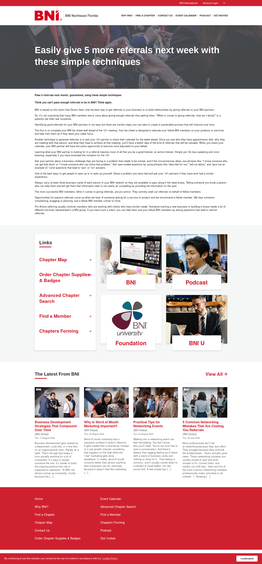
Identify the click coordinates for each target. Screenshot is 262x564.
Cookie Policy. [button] (110, 558)
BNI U (197, 343)
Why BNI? (127, 15)
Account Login (210, 3)
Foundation (130, 343)
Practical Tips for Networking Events (148, 423)
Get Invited (221, 15)
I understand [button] (247, 558)
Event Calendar (186, 15)
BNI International (189, 3)
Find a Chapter (145, 15)
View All (214, 374)
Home (39, 498)
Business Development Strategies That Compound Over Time (56, 425)
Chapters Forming (58, 330)
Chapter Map (53, 259)
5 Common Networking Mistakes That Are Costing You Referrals (203, 425)
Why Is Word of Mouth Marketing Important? (101, 423)
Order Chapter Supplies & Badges (64, 277)
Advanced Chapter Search (59, 298)
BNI (131, 282)
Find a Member (55, 316)
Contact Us (165, 15)
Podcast (205, 15)
